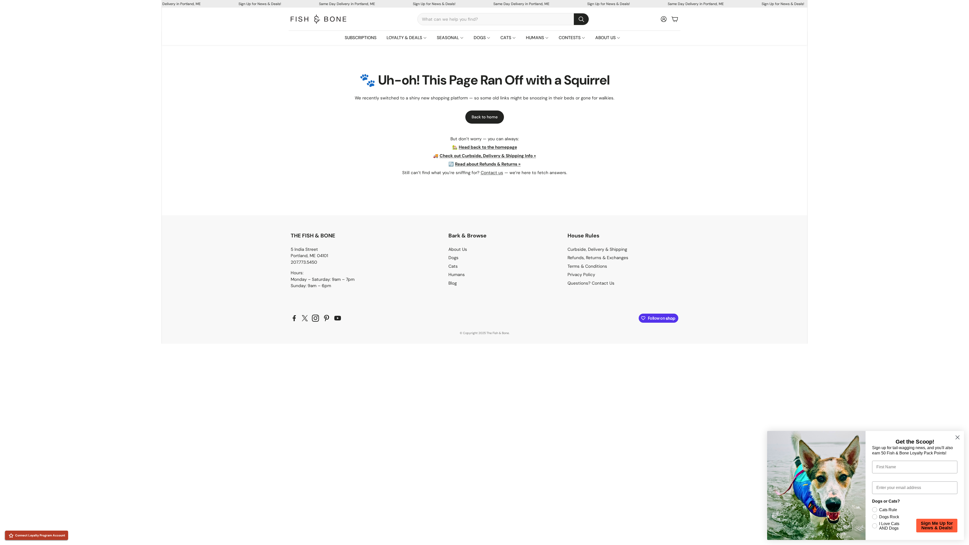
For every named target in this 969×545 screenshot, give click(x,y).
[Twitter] (305, 318)
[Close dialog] (957, 437)
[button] (503, 19)
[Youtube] (337, 318)
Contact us (492, 172)
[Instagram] (315, 318)
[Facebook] (294, 318)
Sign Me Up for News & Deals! (937, 525)
